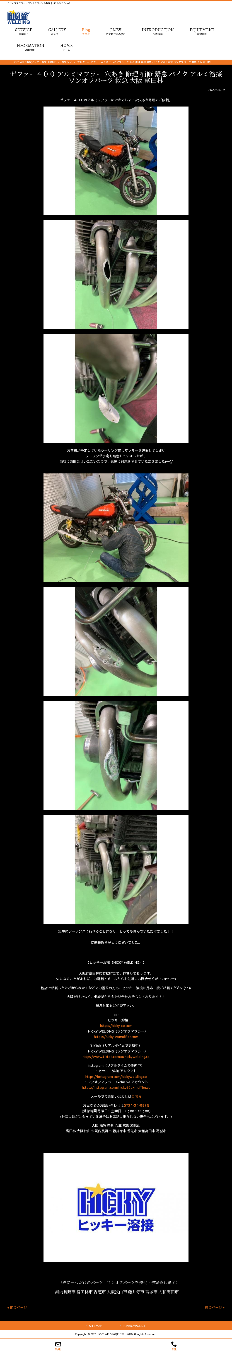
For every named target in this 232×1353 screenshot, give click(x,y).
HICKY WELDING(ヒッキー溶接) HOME (34, 62)
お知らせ (67, 62)
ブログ (81, 62)
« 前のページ (17, 1307)
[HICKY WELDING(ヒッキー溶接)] (18, 22)
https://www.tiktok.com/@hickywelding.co (116, 1057)
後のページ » (215, 1307)
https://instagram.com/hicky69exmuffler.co (116, 1087)
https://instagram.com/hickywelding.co (116, 1077)
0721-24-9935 (136, 1105)
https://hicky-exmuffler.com (116, 1037)
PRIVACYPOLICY (134, 1326)
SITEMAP (95, 1326)
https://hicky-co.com (116, 1026)
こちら (136, 1096)
